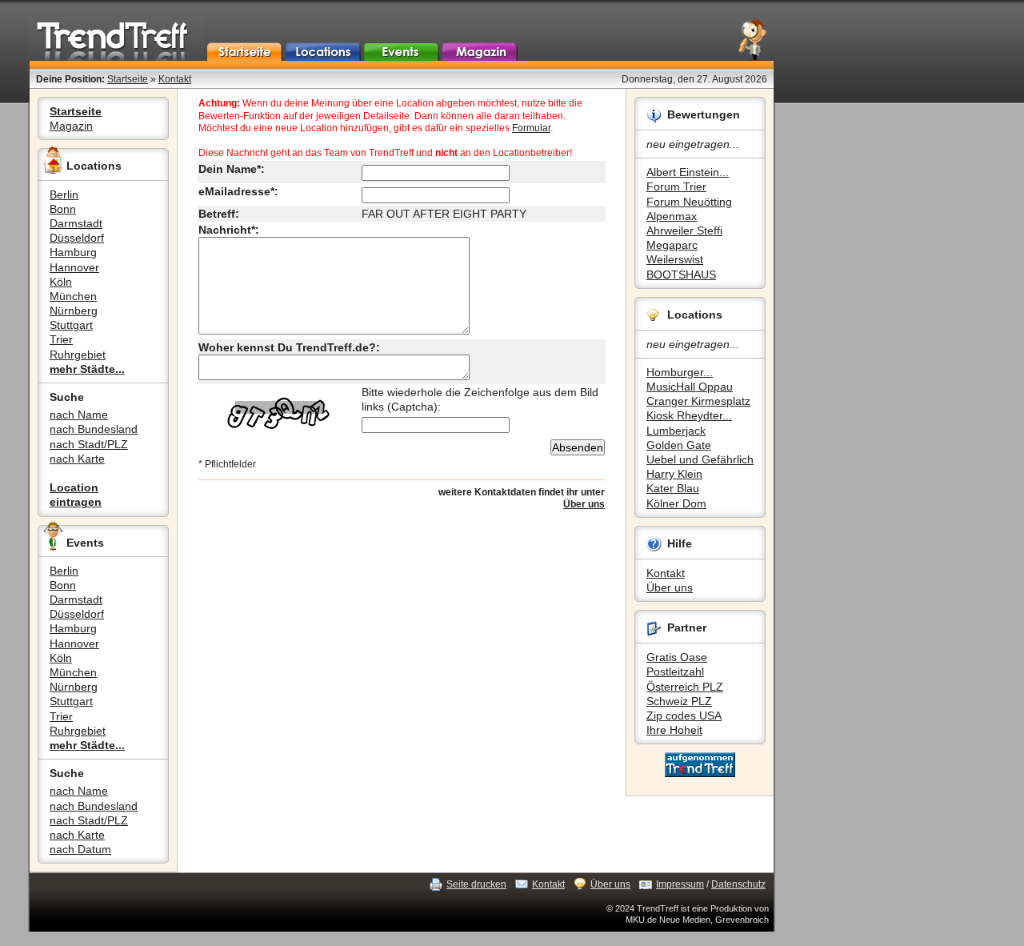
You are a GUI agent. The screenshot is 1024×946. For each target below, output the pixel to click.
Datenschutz (738, 884)
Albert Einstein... (687, 172)
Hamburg (73, 252)
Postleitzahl (675, 671)
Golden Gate (678, 445)
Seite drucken (476, 884)
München (73, 296)
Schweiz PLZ (679, 701)
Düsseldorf (77, 237)
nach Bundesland (94, 429)
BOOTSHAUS (681, 274)
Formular (531, 128)
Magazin (71, 125)
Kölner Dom (676, 503)
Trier (61, 339)
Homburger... (679, 372)
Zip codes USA (684, 715)
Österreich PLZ (684, 686)
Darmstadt (76, 223)
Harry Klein (674, 473)
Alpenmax (671, 216)
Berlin (64, 194)
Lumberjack (676, 430)
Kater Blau (672, 488)
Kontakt (174, 79)
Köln (61, 281)
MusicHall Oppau (689, 386)
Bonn (63, 208)
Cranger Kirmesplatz (698, 401)
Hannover (74, 267)
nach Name (79, 414)
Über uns (669, 587)
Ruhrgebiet (78, 354)
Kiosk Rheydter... (689, 415)
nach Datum (80, 849)
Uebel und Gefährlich (700, 459)
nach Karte (77, 458)
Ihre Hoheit (674, 730)
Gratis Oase (676, 657)
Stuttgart (71, 325)
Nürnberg (74, 310)
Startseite (127, 79)
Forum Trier (676, 186)
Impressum (680, 884)
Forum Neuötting (689, 201)
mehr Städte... (87, 369)
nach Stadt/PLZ (89, 444)
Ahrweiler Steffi (684, 230)
